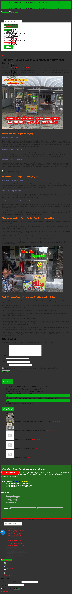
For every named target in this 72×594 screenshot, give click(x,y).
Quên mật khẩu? (6, 592)
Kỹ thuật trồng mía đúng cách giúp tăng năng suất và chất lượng (23, 388)
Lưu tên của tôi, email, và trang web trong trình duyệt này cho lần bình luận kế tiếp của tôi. (31, 368)
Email (4, 361)
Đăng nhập (17, 588)
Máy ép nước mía (12, 528)
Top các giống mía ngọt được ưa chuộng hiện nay (19, 393)
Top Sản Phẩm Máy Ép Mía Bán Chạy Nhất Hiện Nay (20, 403)
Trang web (5, 365)
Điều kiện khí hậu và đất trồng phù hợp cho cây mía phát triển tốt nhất (24, 391)
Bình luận (5, 355)
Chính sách (10, 37)
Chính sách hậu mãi (10, 42)
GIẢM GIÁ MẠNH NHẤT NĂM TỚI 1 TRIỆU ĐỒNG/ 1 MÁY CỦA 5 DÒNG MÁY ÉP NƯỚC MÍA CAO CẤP (32, 398)
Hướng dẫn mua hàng (10, 38)
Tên (3, 358)
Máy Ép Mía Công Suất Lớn (16, 530)
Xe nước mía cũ (12, 542)
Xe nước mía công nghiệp (14, 75)
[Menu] (6, 15)
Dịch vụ (3, 55)
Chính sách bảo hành (10, 40)
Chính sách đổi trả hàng (11, 43)
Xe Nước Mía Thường (14, 540)
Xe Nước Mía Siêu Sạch (14, 538)
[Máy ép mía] (9, 12)
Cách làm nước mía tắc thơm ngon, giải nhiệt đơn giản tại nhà (22, 389)
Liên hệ (8, 48)
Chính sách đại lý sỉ (11, 502)
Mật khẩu (4, 585)
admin (28, 67)
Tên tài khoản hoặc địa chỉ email (11, 582)
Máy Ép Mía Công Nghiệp (15, 533)
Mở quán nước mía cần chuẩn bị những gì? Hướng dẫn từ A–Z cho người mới (26, 386)
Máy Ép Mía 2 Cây (13, 532)
